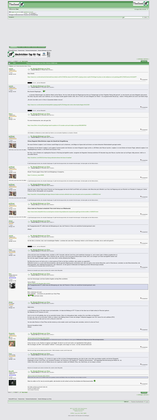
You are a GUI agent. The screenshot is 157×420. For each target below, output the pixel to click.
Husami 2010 (77, 413)
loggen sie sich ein (16, 12)
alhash (11, 221)
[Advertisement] (78, 32)
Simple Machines (84, 408)
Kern (10, 274)
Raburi (11, 114)
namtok (11, 68)
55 (14, 61)
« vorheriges (140, 59)
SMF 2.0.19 (72, 408)
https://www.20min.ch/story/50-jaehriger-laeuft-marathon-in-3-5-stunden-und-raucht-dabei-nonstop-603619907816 (57, 125)
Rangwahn (12, 333)
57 (17, 61)
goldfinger (12, 136)
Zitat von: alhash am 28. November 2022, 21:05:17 (39, 283)
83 (20, 61)
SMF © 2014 (77, 408)
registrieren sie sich (28, 12)
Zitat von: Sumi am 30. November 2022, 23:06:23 (38, 375)
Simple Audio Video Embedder (78, 409)
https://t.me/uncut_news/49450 (36, 175)
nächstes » (146, 59)
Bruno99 (11, 371)
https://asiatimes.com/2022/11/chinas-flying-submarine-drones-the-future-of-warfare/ (50, 157)
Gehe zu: (126, 401)
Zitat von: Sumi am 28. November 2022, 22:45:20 (38, 338)
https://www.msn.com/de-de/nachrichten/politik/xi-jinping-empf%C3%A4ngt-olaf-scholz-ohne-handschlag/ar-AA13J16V (59, 104)
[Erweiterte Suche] (123, 17)
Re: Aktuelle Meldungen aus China (40, 68)
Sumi (10, 249)
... (13, 61)
